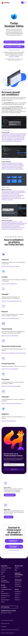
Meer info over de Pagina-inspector (11, 266)
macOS (3, 572)
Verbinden (17, 582)
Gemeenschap (4, 599)
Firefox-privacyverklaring (14, 49)
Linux (2, 578)
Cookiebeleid (3, 626)
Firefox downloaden (22, 2)
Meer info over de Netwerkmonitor (10, 318)
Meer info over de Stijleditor (9, 420)
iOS (2, 574)
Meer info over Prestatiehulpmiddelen (11, 386)
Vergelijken (4, 587)
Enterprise (17, 576)
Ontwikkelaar (18, 586)
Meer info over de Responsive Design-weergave (14, 353)
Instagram (17, 591)
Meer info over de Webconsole (9, 283)
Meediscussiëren (9, 495)
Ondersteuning (5, 595)
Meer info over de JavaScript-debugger (12, 301)
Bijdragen (17, 584)
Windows (3, 570)
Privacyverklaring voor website (7, 620)
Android (3, 576)
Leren (2, 591)
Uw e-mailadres (7, 462)
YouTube (17, 593)
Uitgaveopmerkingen (6, 589)
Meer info (18, 60)
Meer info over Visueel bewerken (10, 368)
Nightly (16, 568)
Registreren (14, 469)
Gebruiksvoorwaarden (5, 623)
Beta (16, 570)
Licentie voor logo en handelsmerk (7, 632)
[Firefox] (5, 2)
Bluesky (17, 597)
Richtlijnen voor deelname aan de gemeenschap (10, 629)
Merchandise (4, 593)
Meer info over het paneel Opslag (10, 335)
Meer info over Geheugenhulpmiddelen (11, 403)
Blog (2, 601)
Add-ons (3, 597)
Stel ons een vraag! (6, 612)
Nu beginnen (8, 517)
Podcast (17, 599)
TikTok (16, 595)
